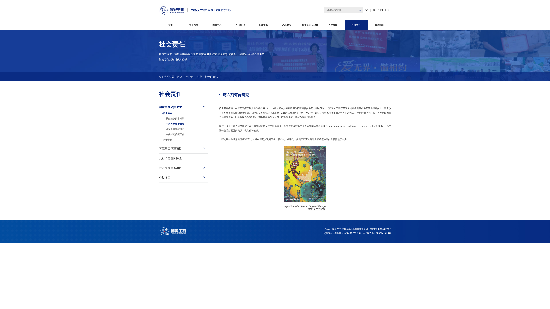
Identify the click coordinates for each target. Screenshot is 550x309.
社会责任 (356, 25)
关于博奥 (193, 25)
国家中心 (217, 25)
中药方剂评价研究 (207, 76)
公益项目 (164, 177)
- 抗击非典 (167, 139)
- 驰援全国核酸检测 (174, 129)
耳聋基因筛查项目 (170, 148)
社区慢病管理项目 (170, 168)
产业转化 (240, 25)
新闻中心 (263, 25)
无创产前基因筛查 (170, 158)
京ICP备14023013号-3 (380, 229)
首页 (170, 25)
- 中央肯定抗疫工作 (174, 134)
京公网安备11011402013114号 (377, 233)
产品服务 (286, 25)
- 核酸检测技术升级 (174, 118)
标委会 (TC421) (310, 25)
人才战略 (333, 25)
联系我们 (379, 25)
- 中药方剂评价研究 (174, 124)
